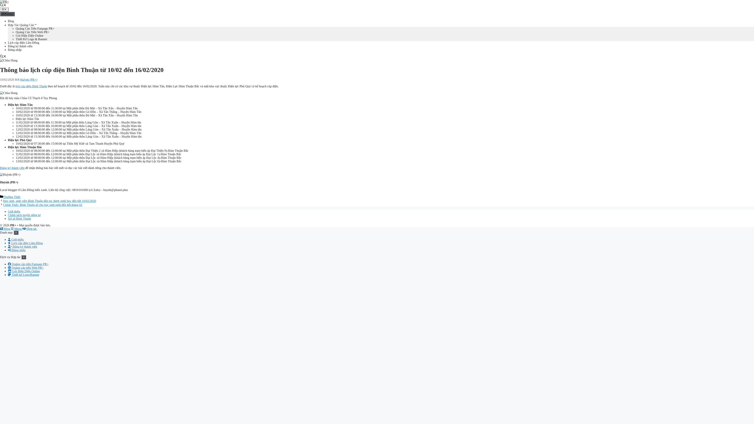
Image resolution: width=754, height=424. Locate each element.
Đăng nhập (15, 49)
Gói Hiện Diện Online (29, 35)
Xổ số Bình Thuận (19, 218)
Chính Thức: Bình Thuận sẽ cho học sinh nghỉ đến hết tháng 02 (42, 205)
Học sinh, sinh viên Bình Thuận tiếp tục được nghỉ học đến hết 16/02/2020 (49, 201)
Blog (11, 21)
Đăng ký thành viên (20, 46)
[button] (3, 5)
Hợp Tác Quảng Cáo (21, 25)
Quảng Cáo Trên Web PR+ (32, 32)
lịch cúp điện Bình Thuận (31, 86)
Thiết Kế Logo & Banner (31, 39)
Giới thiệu (14, 211)
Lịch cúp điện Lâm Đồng (23, 42)
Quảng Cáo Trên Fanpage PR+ (35, 28)
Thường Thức (12, 197)
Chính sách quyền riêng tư (24, 215)
